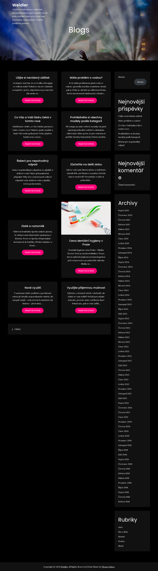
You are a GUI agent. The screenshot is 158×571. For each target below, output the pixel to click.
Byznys (121, 536)
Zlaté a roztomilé (32, 226)
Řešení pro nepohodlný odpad (33, 162)
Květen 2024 (124, 276)
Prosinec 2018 (124, 483)
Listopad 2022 (125, 360)
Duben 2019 (123, 478)
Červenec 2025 (125, 215)
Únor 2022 (123, 379)
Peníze (121, 541)
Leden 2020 (123, 436)
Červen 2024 (124, 271)
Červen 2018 (124, 497)
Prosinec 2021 (124, 389)
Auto (120, 527)
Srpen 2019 (123, 459)
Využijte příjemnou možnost (86, 288)
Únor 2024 (123, 290)
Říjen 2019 (123, 450)
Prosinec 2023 (125, 299)
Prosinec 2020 (125, 421)
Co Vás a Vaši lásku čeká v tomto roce (32, 119)
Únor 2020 (123, 431)
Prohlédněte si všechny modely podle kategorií (86, 119)
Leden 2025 (123, 243)
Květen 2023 (124, 332)
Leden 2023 (123, 351)
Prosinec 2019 (125, 440)
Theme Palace (108, 567)
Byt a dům (123, 532)
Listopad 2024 (125, 252)
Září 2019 (122, 454)
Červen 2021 (124, 412)
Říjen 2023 (123, 309)
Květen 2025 (124, 224)
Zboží (120, 546)
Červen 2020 (124, 426)
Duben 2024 (123, 281)
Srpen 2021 (123, 403)
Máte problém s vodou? (86, 78)
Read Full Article (32, 100)
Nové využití (33, 288)
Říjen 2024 (123, 257)
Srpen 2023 (123, 318)
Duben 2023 (123, 337)
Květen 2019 (124, 473)
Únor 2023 (123, 346)
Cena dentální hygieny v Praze (86, 242)
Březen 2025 (124, 234)
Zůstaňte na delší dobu (86, 164)
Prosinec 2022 (125, 356)
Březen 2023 (124, 342)
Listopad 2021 (124, 393)
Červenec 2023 (125, 323)
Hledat (121, 77)
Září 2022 (122, 365)
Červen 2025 (124, 220)
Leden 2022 (123, 384)
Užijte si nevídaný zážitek (33, 78)
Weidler (20, 5)
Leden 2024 (123, 295)
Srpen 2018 (123, 492)
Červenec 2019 (125, 464)
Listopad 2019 (125, 445)
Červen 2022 (124, 370)
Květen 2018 (124, 501)
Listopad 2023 (125, 304)
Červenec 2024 (125, 267)
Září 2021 (122, 398)
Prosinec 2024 (125, 248)
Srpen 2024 (123, 262)
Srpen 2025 (123, 210)
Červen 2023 (124, 328)
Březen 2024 (124, 285)
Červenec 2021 (125, 407)
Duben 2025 (123, 229)
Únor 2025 (123, 238)
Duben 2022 (123, 375)
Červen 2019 (124, 468)
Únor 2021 (123, 417)
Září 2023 (122, 313)
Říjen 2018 (123, 487)
